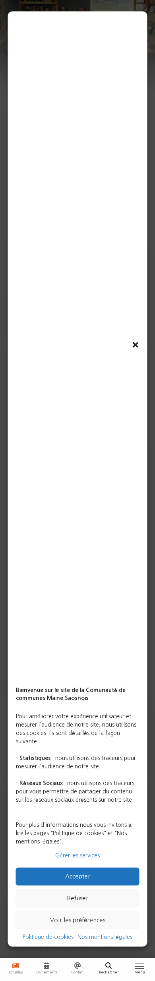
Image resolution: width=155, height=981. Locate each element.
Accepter (77, 876)
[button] (136, 345)
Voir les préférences (77, 920)
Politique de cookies (48, 936)
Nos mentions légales (105, 936)
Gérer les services (77, 855)
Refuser (77, 898)
